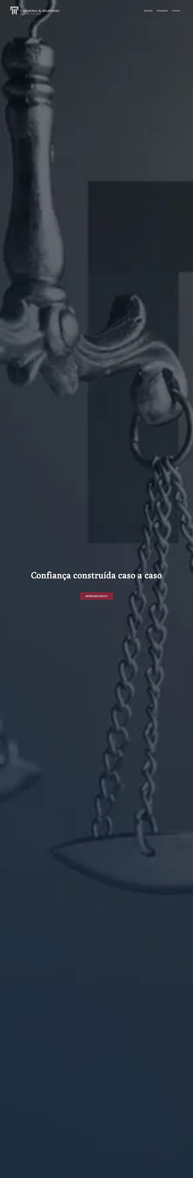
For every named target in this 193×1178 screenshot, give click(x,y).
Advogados (162, 10)
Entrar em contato (97, 596)
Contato (176, 10)
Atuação (148, 10)
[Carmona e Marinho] (35, 10)
